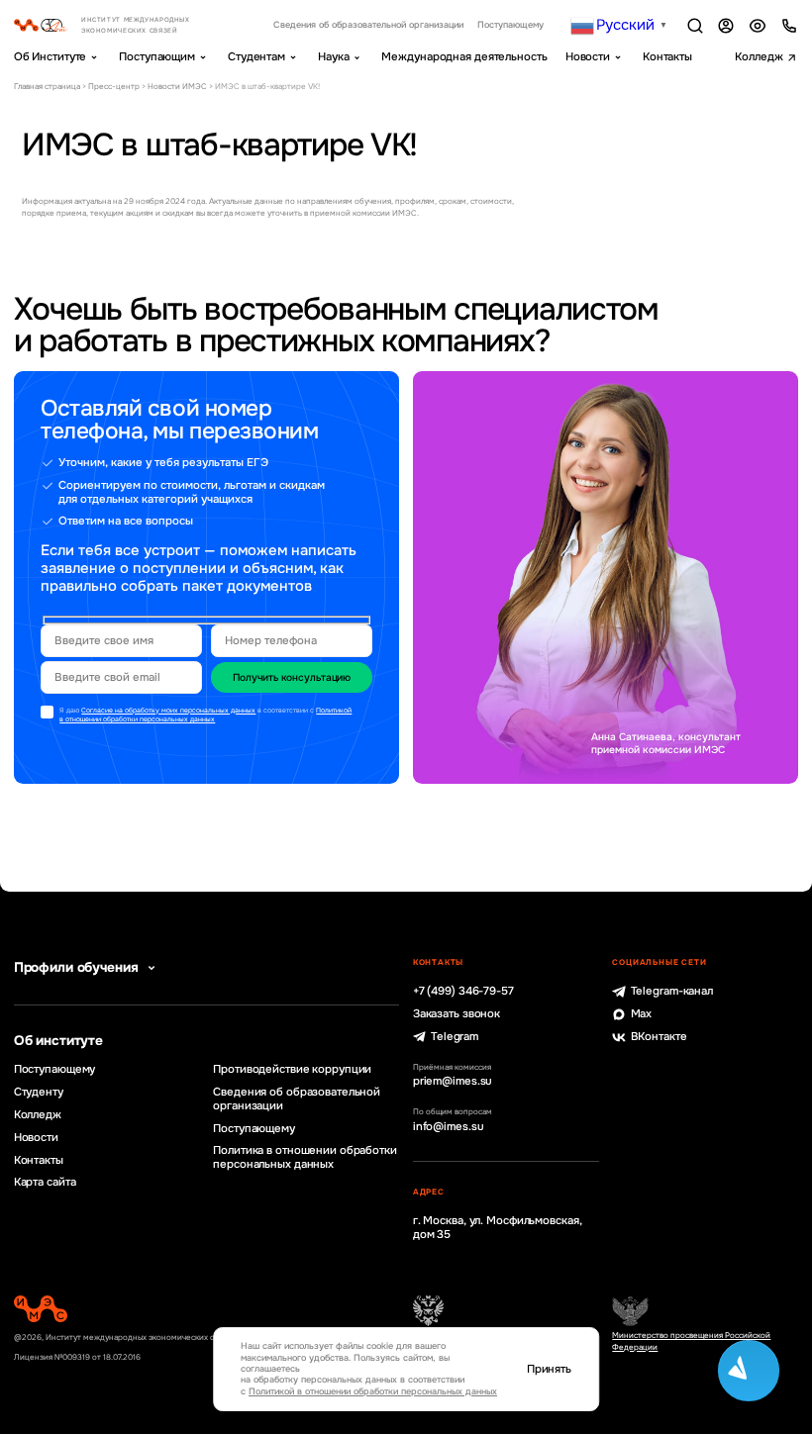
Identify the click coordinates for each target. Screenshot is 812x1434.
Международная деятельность (464, 56)
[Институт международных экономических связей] (119, 25)
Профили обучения (76, 967)
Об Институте (50, 56)
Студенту (38, 1092)
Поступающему (510, 25)
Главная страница (47, 86)
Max (641, 1013)
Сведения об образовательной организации (368, 25)
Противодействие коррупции (292, 1069)
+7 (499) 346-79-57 (463, 991)
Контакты (667, 56)
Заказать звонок (456, 1013)
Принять (549, 1369)
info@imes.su (448, 1126)
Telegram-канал (672, 991)
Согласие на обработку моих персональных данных (168, 710)
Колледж (758, 56)
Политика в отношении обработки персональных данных (305, 1157)
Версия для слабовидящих (757, 26)
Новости (587, 56)
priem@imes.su (453, 1081)
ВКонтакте (658, 1036)
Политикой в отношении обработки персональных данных (205, 715)
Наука (333, 56)
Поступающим (157, 56)
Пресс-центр (114, 86)
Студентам (256, 56)
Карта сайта (45, 1182)
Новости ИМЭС (177, 86)
